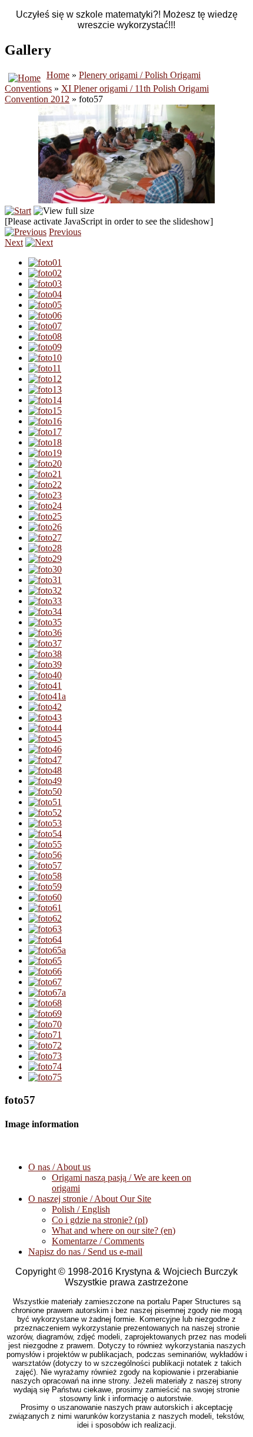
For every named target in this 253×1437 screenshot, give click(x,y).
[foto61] (45, 908)
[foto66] (45, 971)
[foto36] (45, 633)
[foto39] (45, 664)
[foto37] (45, 643)
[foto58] (45, 876)
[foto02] (45, 273)
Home (57, 75)
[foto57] (45, 865)
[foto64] (45, 939)
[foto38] (45, 654)
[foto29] (45, 559)
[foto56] (45, 855)
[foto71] (45, 1035)
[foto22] (45, 485)
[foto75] (45, 1077)
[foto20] (45, 463)
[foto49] (45, 781)
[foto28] (45, 548)
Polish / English (81, 1209)
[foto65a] (47, 950)
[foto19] (45, 453)
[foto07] (45, 326)
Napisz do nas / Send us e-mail (85, 1252)
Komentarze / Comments (98, 1241)
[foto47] (45, 760)
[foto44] (45, 728)
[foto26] (45, 527)
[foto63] (45, 929)
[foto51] (45, 802)
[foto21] (45, 474)
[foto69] (45, 1014)
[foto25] (45, 516)
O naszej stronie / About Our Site (89, 1199)
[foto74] (45, 1066)
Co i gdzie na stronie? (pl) (100, 1220)
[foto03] (45, 284)
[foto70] (45, 1024)
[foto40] (45, 675)
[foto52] (45, 813)
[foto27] (45, 537)
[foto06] (45, 315)
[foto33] (45, 601)
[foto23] (45, 495)
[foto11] (44, 368)
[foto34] (45, 612)
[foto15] (45, 411)
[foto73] (45, 1056)
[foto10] (45, 358)
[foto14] (45, 400)
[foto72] (45, 1045)
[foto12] (45, 379)
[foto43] (45, 717)
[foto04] (45, 294)
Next (14, 242)
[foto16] (45, 421)
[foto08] (45, 336)
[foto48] (45, 770)
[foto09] (45, 347)
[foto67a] (47, 992)
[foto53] (45, 823)
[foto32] (45, 590)
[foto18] (45, 442)
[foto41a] (47, 696)
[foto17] (45, 432)
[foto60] (45, 897)
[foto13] (45, 389)
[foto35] (45, 622)
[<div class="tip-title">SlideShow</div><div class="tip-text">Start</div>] (18, 211)
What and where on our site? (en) (113, 1230)
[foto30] (45, 569)
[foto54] (45, 834)
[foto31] (45, 580)
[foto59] (45, 887)
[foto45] (45, 738)
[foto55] (45, 844)
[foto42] (45, 707)
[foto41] (45, 686)
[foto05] (45, 305)
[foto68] (45, 1003)
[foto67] (45, 982)
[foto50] (45, 791)
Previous (65, 232)
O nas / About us (59, 1167)
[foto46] (45, 749)
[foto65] (45, 961)
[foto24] (45, 506)
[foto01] (45, 262)
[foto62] (45, 918)
